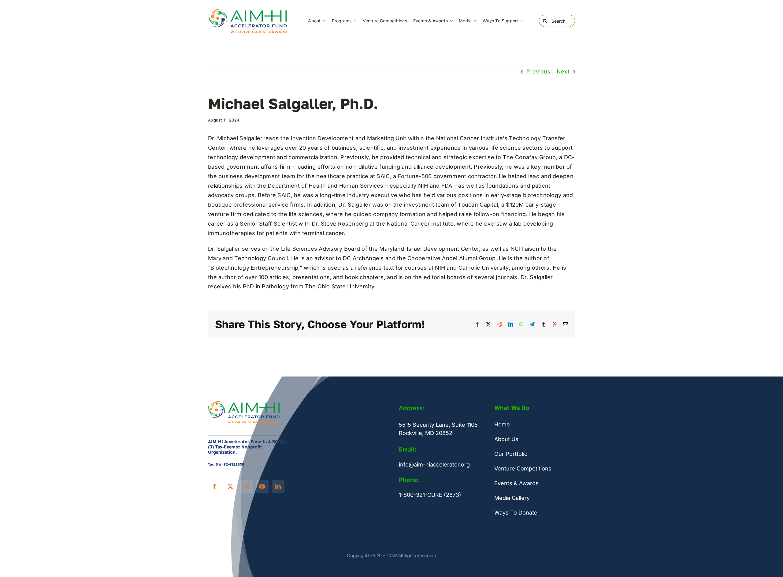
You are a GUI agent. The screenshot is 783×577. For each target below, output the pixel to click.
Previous (538, 71)
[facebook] (214, 486)
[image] (248, 10)
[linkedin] (278, 486)
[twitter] (230, 486)
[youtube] (262, 486)
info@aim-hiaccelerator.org (434, 464)
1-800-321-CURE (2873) (430, 495)
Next (563, 71)
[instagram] (246, 486)
